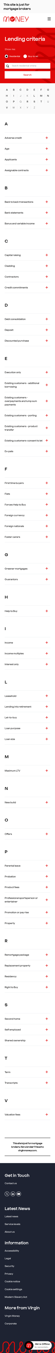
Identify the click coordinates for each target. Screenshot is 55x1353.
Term (7, 1072)
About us (10, 1231)
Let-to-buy (11, 717)
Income (9, 642)
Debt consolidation (15, 319)
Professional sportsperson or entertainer (21, 899)
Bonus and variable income (20, 223)
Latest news (11, 1216)
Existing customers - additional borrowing (22, 385)
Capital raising (13, 255)
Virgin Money (12, 1315)
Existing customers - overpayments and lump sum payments (21, 401)
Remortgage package (17, 954)
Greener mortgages (16, 568)
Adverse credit (13, 137)
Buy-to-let (33, 56)
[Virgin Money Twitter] (7, 1193)
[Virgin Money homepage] (23, 20)
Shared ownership (15, 1040)
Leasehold (10, 695)
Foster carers (12, 536)
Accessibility (12, 1250)
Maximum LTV (12, 770)
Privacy (9, 1273)
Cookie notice (12, 1281)
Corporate (11, 1323)
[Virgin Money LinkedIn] (13, 1193)
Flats (7, 493)
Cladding (10, 265)
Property (10, 923)
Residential (14, 56)
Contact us (11, 1183)
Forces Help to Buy (15, 504)
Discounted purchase (17, 340)
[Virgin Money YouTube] (18, 1193)
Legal (8, 1258)
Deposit (9, 329)
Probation (10, 876)
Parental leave (12, 865)
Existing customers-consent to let (23, 440)
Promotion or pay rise (17, 912)
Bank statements (14, 212)
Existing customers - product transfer (21, 428)
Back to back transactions (19, 201)
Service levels (12, 1224)
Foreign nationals (14, 526)
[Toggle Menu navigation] (48, 20)
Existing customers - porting (21, 415)
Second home (12, 1018)
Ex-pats (9, 451)
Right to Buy (11, 987)
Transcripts (11, 1082)
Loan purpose (12, 728)
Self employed (13, 1029)
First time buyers (14, 482)
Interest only (12, 664)
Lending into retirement (18, 706)
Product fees (12, 887)
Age (7, 148)
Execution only (13, 372)
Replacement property (17, 965)
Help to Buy (11, 610)
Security (9, 1266)
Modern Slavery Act (16, 1296)
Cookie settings (13, 1289)
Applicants (11, 159)
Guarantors (11, 579)
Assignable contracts (17, 170)
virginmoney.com (27, 1150)
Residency (10, 976)
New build (10, 802)
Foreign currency (15, 515)
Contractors (12, 276)
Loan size (10, 739)
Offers (8, 833)
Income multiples (14, 653)
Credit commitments (16, 287)
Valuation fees (12, 1114)
